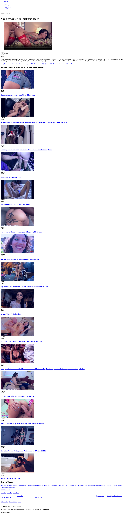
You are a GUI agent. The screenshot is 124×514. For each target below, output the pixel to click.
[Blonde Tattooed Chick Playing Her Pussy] (17, 198)
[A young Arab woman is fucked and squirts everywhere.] (17, 253)
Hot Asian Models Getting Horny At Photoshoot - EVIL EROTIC (23, 451)
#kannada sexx (38, 63)
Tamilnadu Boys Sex (9, 487)
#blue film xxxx (54, 63)
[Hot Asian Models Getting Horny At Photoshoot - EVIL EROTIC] (17, 444)
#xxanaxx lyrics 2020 (27, 63)
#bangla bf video (16, 63)
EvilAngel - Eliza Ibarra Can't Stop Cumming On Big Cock (21, 341)
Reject (8, 512)
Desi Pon (3, 485)
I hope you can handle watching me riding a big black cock (21, 232)
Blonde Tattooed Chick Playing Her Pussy (15, 204)
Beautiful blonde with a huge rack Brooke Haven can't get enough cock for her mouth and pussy (34, 122)
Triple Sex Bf (64, 485)
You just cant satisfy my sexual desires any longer (18, 396)
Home (5, 4)
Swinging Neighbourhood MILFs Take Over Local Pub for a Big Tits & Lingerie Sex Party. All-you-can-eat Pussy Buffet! (43, 369)
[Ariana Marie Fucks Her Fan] (17, 307)
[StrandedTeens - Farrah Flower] (17, 171)
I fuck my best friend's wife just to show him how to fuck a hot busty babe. (26, 150)
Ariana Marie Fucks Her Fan (11, 314)
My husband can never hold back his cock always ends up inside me (24, 287)
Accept (3, 512)
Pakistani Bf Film (82, 485)
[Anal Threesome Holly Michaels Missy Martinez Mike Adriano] (17, 417)
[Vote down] (3, 52)
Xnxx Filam (40, 485)
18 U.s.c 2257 (4, 502)
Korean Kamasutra (32, 485)
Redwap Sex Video (56, 485)
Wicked (109, 496)
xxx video (3, 493)
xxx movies (20, 496)
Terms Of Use (13, 502)
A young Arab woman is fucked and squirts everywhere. (20, 259)
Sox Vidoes (9, 485)
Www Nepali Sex (92, 485)
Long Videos (7, 7)
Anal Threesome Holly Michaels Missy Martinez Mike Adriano (22, 423)
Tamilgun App (16, 485)
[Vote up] (1, 52)
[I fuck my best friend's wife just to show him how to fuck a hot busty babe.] (17, 143)
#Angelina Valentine (6, 63)
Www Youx (47, 485)
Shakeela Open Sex (102, 485)
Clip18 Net (23, 485)
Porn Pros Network (117, 496)
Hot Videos (7, 9)
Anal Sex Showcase (6, 497)
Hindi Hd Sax (112, 485)
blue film (9, 493)
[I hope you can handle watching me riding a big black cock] (17, 225)
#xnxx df (69, 63)
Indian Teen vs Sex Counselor (11, 478)
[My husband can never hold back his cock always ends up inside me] (17, 280)
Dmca (19, 502)
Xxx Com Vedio (73, 485)
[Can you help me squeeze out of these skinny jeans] (17, 88)
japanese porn (100, 496)
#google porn (45, 63)
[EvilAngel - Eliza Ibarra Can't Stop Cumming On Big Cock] (17, 335)
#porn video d (63, 63)
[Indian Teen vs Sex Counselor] (17, 472)
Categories (7, 5)
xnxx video (16, 493)
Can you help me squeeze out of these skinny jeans (18, 95)
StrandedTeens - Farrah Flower (11, 177)
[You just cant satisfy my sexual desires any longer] (17, 390)
